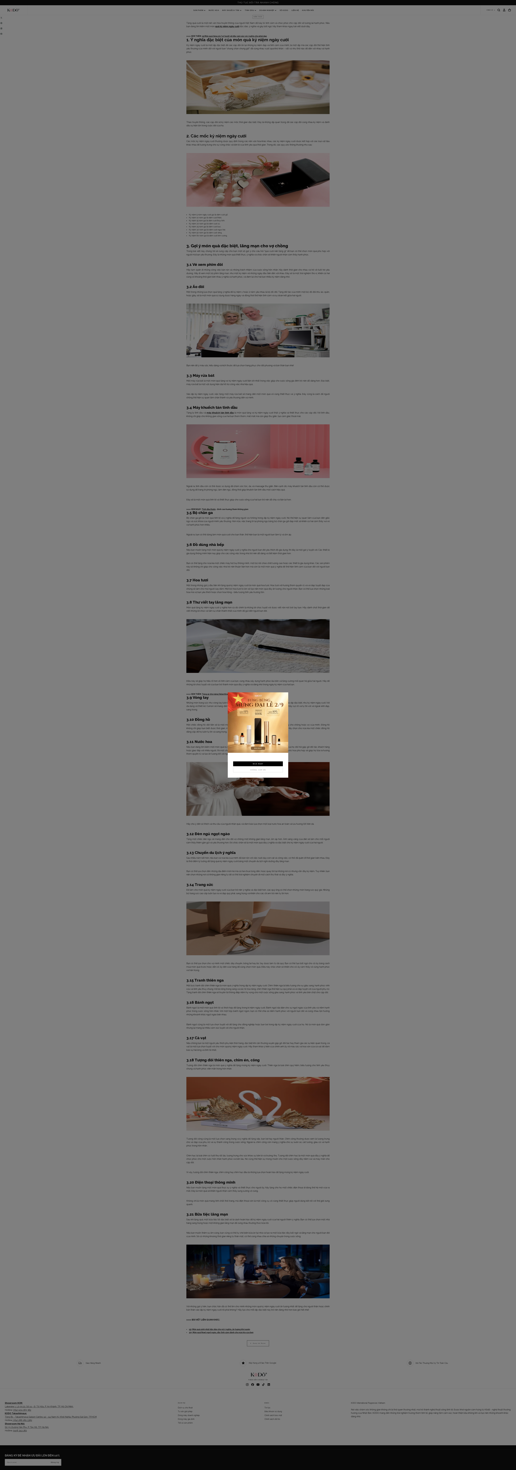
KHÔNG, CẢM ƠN (258, 770)
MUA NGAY (258, 764)
